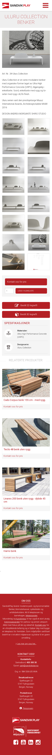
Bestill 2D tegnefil (28, 305)
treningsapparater (12, 622)
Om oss (26, 600)
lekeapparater (31, 615)
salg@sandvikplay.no (29, 666)
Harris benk (10, 551)
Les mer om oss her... (26, 644)
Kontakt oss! (26, 654)
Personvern (27, 708)
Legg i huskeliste (26, 291)
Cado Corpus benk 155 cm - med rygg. (25, 400)
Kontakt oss (40, 625)
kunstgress (21, 619)
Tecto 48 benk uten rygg (17, 449)
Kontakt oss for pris (16, 281)
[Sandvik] (19, 5)
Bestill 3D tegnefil (28, 314)
